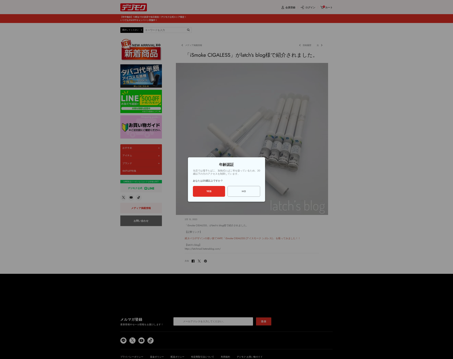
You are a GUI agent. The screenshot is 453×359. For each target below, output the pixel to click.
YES (209, 191)
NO (244, 191)
